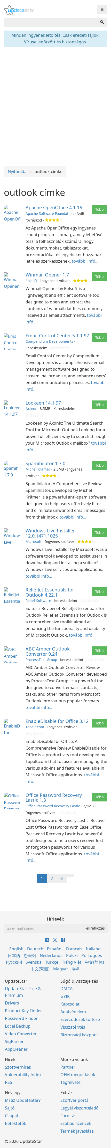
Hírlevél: (55, 919)
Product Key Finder (23, 1010)
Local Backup (17, 1026)
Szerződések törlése (80, 1019)
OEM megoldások (77, 1074)
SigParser (14, 1041)
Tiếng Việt (71, 962)
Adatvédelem (73, 1012)
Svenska (34, 962)
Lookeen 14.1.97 (43, 403)
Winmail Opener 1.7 (47, 275)
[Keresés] (102, 22)
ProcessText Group (41, 659)
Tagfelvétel (71, 1082)
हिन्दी (75, 969)
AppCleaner (16, 1049)
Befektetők (15, 1123)
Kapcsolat (70, 1004)
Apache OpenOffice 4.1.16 (54, 207)
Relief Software (38, 600)
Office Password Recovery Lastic (53, 805)
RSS (8, 1082)
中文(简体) (94, 962)
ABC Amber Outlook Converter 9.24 (48, 651)
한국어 (30, 955)
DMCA (66, 988)
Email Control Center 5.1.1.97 (57, 335)
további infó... (85, 261)
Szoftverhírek (18, 1067)
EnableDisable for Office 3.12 (57, 721)
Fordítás (68, 1115)
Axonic (31, 408)
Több (99, 209)
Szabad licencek (75, 1123)
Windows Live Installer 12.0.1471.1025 (50, 533)
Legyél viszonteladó (79, 1108)
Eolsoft (31, 280)
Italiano (93, 949)
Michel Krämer (38, 469)
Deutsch (35, 949)
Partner (67, 1067)
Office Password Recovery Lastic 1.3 (54, 797)
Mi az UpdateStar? (23, 1100)
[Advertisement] (55, 106)
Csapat (11, 1115)
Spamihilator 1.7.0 (45, 463)
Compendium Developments (49, 341)
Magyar (60, 969)
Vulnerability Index (23, 1074)
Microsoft (34, 541)
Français (74, 949)
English (16, 949)
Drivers (12, 1003)
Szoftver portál (75, 1100)
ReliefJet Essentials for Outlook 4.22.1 (50, 592)
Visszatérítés (72, 1027)
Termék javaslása (77, 1131)
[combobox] (50, 22)
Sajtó (10, 1108)
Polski (72, 955)
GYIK (65, 996)
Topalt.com (35, 726)
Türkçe (51, 962)
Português (91, 955)
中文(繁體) (40, 969)
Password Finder (21, 1018)
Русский (14, 962)
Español (54, 949)
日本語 (14, 955)
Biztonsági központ (79, 1035)
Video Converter (21, 1034)
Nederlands (51, 955)
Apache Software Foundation (50, 213)
